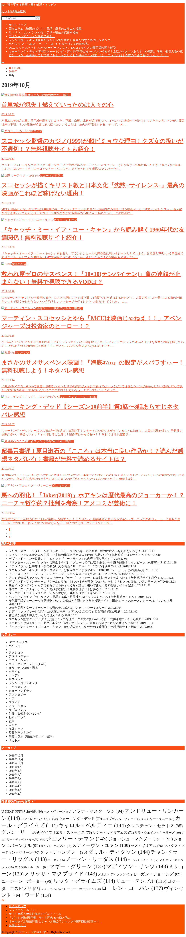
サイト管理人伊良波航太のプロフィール (35, 913)
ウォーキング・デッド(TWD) (27, 664)
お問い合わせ (17, 925)
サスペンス (45, 32)
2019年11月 (16, 759)
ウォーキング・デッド (80, 819)
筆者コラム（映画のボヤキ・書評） (46, 28)
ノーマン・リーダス (96, 859)
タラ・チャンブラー (63, 852)
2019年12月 (16, 755)
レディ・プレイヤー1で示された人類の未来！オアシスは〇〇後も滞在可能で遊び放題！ (73, 611)
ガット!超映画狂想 (13, 11)
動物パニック (17, 717)
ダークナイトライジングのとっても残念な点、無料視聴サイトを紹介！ (62, 593)
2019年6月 (15, 778)
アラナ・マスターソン (98, 811)
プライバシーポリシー (23, 910)
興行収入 (14, 740)
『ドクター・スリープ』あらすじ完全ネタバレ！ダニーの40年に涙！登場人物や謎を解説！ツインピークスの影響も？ (93, 562)
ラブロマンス (17, 709)
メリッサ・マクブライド (60, 874)
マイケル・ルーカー (31, 867)
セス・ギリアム (147, 846)
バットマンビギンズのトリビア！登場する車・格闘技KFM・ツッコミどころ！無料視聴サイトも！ (80, 596)
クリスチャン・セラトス (155, 825)
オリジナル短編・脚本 (23, 667)
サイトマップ (17, 24)
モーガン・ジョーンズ (157, 874)
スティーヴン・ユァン (101, 845)
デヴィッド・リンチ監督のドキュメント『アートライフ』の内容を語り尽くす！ (68, 558)
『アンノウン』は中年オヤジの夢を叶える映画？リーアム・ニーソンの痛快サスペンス (72, 566)
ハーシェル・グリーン (143, 860)
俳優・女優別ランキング (25, 713)
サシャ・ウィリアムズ (113, 832)
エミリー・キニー (158, 819)
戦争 (12, 721)
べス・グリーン (57, 811)
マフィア (14, 702)
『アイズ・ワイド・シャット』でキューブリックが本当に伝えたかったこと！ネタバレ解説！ (77, 573)
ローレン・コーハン (132, 888)
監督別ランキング (20, 732)
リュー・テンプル (141, 881)
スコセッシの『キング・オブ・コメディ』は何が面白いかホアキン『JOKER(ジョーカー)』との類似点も (84, 570)
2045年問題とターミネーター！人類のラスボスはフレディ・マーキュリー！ (65, 607)
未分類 (13, 725)
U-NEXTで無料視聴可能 (22, 811)
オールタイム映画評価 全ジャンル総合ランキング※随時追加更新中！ (54, 921)
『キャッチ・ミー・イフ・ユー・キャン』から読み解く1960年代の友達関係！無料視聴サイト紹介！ (81, 626)
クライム (14, 671)
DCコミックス (62, 47)
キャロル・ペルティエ (92, 825)
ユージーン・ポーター (26, 881)
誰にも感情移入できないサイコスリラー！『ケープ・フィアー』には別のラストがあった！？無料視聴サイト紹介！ (91, 577)
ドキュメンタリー (20, 686)
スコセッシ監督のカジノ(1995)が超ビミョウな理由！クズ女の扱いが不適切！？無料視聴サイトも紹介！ (83, 619)
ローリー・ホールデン (82, 889)
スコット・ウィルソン (56, 846)
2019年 (13, 71)
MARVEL (50, 43)
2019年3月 (15, 789)
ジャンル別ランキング (61, 40)
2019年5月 (15, 782)
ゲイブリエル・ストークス (66, 832)
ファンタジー (17, 694)
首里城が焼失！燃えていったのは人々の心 (43, 615)
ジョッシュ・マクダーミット (140, 839)
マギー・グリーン (77, 866)
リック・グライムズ (84, 881)
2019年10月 (16, 763)
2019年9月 (15, 766)
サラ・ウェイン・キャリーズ (158, 832)
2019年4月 (15, 786)
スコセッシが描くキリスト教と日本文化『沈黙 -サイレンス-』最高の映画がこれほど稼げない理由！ (81, 622)
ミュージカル (17, 705)
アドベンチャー (19, 656)
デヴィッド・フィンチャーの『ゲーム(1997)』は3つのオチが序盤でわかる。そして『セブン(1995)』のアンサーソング (92, 581)
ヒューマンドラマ (20, 690)
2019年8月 (15, 770)
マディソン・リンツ (137, 866)
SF (10, 649)
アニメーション (19, 660)
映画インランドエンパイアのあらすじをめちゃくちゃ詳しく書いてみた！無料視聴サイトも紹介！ (79, 585)
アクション (32, 36)
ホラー (13, 698)
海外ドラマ (16, 728)
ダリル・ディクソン (119, 852)
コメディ (14, 675)
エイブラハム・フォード (123, 819)
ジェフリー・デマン (77, 838)
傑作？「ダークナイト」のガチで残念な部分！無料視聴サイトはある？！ (63, 589)
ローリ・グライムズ (52, 889)
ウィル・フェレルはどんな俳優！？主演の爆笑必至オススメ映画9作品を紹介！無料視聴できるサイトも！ (85, 554)
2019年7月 (15, 774)
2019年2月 (15, 793)
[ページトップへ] (2, 899)
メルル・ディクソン (115, 874)
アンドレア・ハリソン (39, 819)
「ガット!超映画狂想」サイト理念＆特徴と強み (40, 917)
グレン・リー (21, 832)
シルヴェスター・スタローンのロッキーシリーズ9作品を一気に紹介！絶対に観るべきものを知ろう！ (82, 551)
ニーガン (56, 859)
